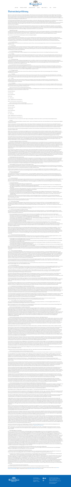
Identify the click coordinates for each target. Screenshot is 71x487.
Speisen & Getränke (23, 7)
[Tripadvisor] (45, 478)
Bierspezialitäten (32, 7)
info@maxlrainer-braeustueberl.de (55, 480)
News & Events (44, 7)
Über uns (16, 7)
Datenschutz (55, 482)
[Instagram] (43, 480)
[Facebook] (43, 478)
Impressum (51, 482)
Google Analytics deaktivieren (38, 425)
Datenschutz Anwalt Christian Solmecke (34, 468)
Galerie (38, 7)
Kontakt (54, 7)
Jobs (50, 7)
